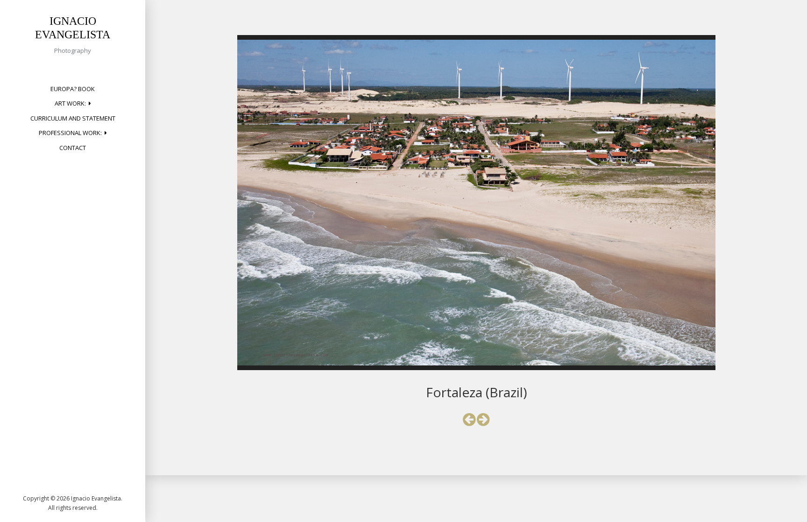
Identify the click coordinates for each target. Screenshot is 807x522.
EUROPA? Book (72, 89)
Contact (72, 147)
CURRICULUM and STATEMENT (72, 118)
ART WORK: (70, 103)
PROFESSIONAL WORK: (70, 133)
